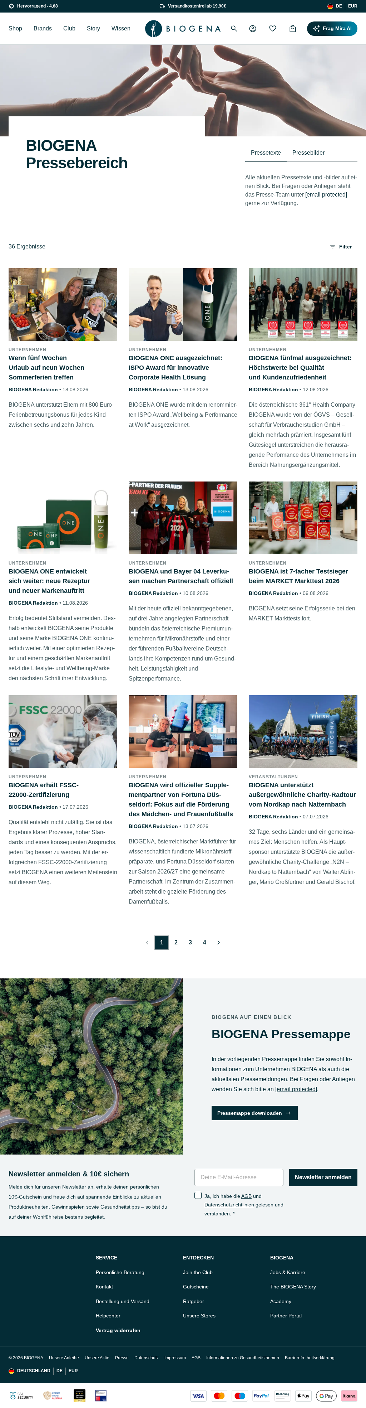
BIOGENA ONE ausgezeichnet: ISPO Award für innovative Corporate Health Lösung (175, 367)
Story (93, 28)
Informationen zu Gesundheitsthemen (242, 1357)
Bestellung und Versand (122, 1301)
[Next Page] (219, 942)
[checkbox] (198, 1195)
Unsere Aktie (97, 1357)
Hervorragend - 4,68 (37, 6)
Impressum (175, 1357)
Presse (122, 1357)
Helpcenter (108, 1316)
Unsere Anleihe (64, 1357)
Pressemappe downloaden (249, 1113)
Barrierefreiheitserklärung (310, 1357)
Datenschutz (146, 1357)
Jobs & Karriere (287, 1272)
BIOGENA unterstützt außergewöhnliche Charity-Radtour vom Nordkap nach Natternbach (302, 795)
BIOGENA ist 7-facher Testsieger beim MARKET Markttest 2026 (298, 576)
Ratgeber (193, 1301)
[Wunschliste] (272, 28)
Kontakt (104, 1287)
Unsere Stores (199, 1316)
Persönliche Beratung (120, 1272)
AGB (246, 1196)
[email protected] (326, 195)
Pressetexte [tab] (266, 153)
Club (69, 28)
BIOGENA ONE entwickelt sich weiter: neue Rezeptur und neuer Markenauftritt (49, 581)
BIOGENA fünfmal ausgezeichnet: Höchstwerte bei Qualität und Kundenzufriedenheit (300, 367)
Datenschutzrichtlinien (229, 1205)
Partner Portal (286, 1316)
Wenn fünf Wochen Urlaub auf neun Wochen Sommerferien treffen (46, 367)
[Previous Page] (147, 942)
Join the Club (198, 1272)
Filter (345, 247)
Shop (15, 28)
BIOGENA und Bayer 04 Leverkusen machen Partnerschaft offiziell (181, 576)
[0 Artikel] (292, 28)
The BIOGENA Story (293, 1287)
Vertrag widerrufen (118, 1330)
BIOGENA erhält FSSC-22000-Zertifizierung (44, 790)
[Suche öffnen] (234, 28)
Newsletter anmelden (323, 1177)
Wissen (121, 28)
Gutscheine (196, 1287)
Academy (280, 1301)
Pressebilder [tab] (308, 153)
